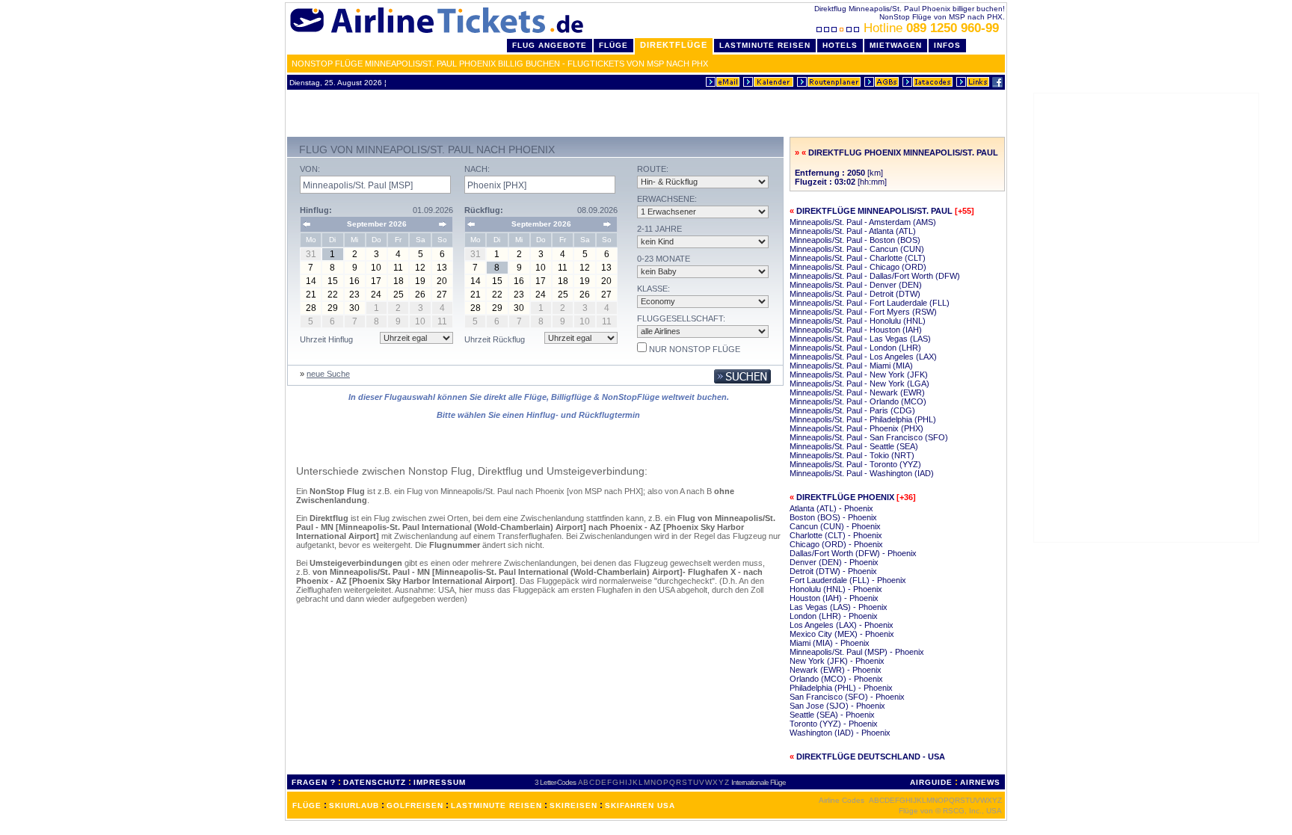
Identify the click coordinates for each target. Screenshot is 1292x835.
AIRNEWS (980, 782)
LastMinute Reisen (764, 45)
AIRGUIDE (931, 782)
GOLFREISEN (415, 805)
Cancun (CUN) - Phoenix (835, 526)
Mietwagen (896, 45)
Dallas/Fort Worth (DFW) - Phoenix (853, 553)
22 (332, 294)
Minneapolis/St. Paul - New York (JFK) (859, 374)
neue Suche (328, 373)
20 (442, 281)
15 (332, 281)
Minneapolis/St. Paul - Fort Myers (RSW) (863, 311)
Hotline (931, 28)
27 (442, 294)
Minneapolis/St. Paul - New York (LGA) (859, 383)
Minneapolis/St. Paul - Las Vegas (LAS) (860, 338)
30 (354, 308)
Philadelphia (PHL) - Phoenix (841, 687)
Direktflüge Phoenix (845, 497)
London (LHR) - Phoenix (834, 615)
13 (442, 267)
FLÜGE (307, 805)
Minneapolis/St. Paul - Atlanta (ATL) (853, 231)
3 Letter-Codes (555, 782)
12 (420, 267)
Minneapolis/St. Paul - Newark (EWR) (857, 392)
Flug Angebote (549, 45)
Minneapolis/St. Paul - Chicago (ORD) (858, 266)
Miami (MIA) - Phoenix (830, 642)
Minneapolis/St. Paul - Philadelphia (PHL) (863, 419)
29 (332, 308)
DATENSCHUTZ (374, 782)
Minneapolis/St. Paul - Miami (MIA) (851, 365)
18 (398, 281)
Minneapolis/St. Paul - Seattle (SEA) (854, 446)
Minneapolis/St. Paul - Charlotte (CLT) (858, 257)
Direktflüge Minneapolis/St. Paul (874, 210)
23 (354, 294)
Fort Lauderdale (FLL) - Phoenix (848, 580)
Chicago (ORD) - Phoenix (836, 544)
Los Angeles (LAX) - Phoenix (841, 624)
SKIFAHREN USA (640, 805)
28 (311, 308)
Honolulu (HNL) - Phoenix (836, 589)
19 (420, 281)
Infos (947, 45)
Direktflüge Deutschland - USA (870, 756)
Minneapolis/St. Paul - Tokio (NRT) (852, 455)
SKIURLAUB (354, 805)
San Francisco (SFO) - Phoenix (847, 696)
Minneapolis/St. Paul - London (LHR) (855, 347)
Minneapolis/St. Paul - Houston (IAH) (856, 329)
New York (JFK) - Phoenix (837, 660)
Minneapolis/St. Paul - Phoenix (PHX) (856, 428)
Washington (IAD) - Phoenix (840, 732)
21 (311, 294)
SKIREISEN (573, 805)
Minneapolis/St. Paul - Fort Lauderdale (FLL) (870, 302)
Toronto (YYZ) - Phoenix (834, 723)
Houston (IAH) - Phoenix (834, 598)
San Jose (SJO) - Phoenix (837, 705)
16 (354, 281)
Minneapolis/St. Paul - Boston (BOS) (855, 239)
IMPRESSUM (439, 782)
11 (398, 267)
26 (420, 294)
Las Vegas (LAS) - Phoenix (839, 607)
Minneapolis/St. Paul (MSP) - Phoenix (857, 651)
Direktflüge (673, 44)
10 (376, 267)
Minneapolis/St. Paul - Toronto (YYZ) (855, 464)
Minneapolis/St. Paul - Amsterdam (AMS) (863, 222)
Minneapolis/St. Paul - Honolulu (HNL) (858, 320)
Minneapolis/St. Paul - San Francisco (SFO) (869, 437)
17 (376, 281)
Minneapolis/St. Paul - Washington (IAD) (862, 473)
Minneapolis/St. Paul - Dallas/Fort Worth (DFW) (875, 275)
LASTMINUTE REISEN (496, 805)
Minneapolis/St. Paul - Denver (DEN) (856, 284)
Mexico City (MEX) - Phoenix (842, 633)
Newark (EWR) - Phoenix (836, 669)
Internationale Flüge (758, 782)
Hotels (840, 45)
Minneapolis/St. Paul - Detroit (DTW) (855, 293)
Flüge (613, 45)
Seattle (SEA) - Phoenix (832, 714)
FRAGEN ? (314, 782)
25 (398, 294)
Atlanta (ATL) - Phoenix (831, 508)
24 (376, 294)
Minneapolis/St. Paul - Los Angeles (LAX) (863, 356)
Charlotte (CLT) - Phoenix (836, 535)
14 (311, 281)
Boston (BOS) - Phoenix (833, 517)
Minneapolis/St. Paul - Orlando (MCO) (858, 401)
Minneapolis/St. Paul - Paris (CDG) (852, 410)
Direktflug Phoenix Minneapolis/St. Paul (903, 152)
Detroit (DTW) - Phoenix (833, 571)
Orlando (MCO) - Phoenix (836, 678)
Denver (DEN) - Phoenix (834, 562)
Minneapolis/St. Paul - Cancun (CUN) (857, 248)
